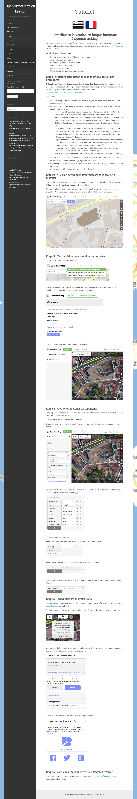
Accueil (9, 23)
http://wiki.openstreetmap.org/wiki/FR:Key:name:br (65, 92)
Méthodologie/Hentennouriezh (19, 177)
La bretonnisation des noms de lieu (20, 136)
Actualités (10, 32)
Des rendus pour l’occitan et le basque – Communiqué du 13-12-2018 (20, 123)
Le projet (10, 36)
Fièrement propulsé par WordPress (75, 794)
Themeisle (101, 794)
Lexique (9, 49)
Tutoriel (10, 54)
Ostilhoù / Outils (14, 182)
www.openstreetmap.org (114, 46)
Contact (10, 71)
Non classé (12, 180)
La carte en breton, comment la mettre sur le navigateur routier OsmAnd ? (19, 131)
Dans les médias (12, 27)
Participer (10, 45)
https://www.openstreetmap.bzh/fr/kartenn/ (94, 776)
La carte (10, 40)
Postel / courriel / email (16, 87)
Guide (9, 58)
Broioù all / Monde (15, 170)
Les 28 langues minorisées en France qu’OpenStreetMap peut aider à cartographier (21, 140)
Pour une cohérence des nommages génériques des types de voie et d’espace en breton (21, 148)
